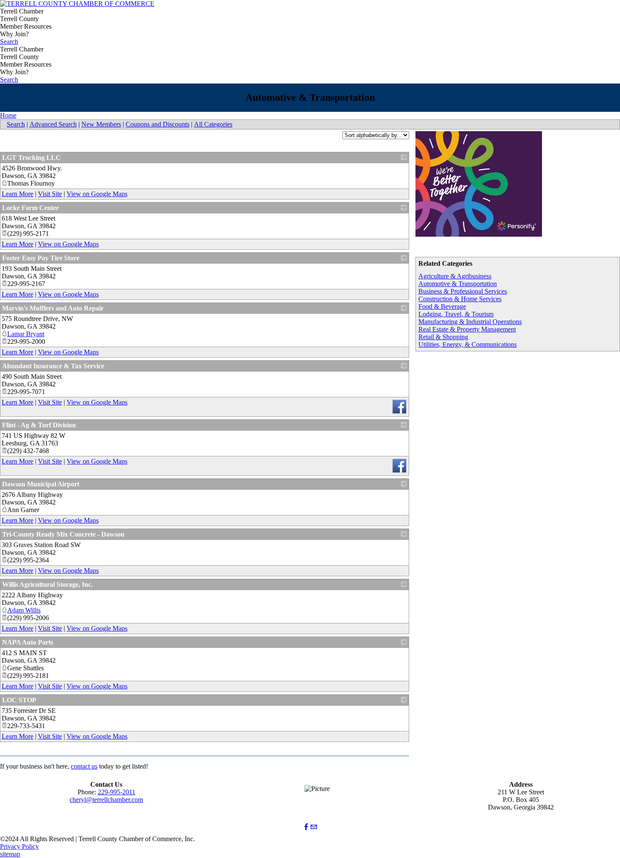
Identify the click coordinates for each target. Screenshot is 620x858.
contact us (84, 766)
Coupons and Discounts (157, 124)
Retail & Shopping (443, 336)
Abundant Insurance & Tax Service (53, 366)
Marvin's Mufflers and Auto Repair (53, 308)
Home (8, 115)
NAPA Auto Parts (27, 642)
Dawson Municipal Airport (40, 484)
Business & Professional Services (462, 291)
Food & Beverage (442, 306)
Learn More (17, 193)
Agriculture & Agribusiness (454, 276)
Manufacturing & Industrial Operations (470, 321)
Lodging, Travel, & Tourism (455, 314)
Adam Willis (23, 610)
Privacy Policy (19, 846)
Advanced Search (53, 124)
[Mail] (313, 827)
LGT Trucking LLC (31, 157)
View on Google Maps (97, 193)
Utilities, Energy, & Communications (467, 344)
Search (9, 41)
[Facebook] (306, 827)
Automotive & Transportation (457, 283)
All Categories (213, 124)
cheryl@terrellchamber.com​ (106, 799)
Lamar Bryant (25, 333)
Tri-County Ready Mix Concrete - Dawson (63, 534)
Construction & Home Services (459, 298)
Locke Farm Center (30, 207)
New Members (101, 124)
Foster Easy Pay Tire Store (40, 258)
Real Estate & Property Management (467, 329)
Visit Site (50, 193)
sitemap (10, 854)
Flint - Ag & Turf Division (39, 425)
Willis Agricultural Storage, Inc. (47, 584)
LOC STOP (19, 700)
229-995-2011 (116, 792)
